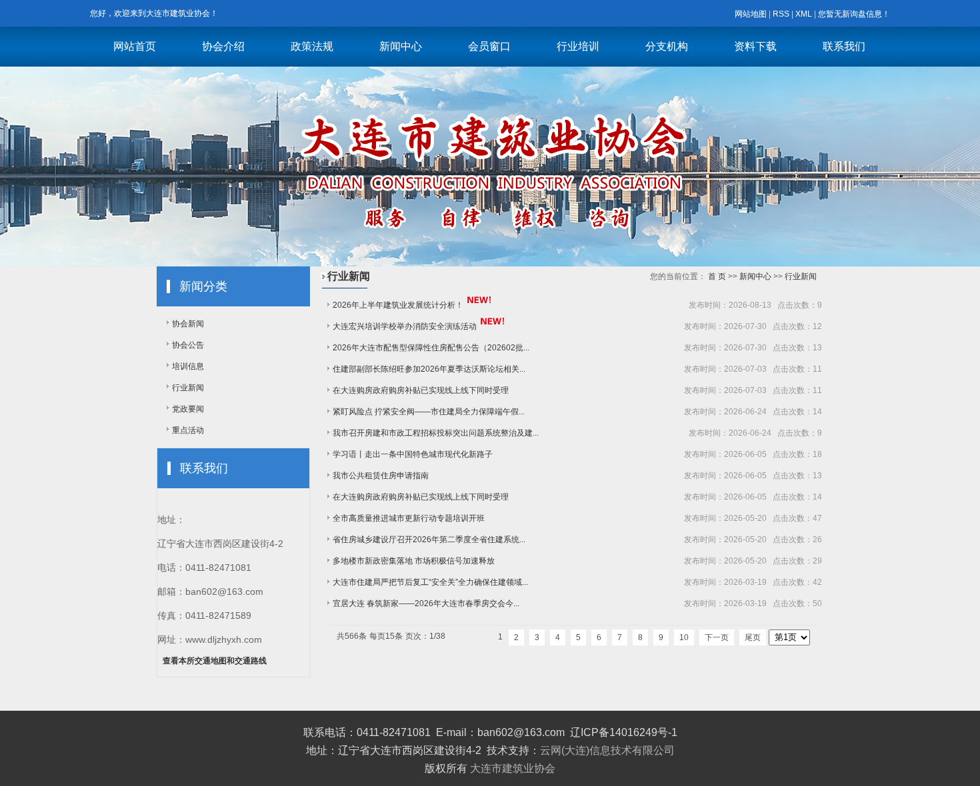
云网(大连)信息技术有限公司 (607, 750)
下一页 (717, 637)
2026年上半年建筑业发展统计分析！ (398, 305)
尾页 (753, 637)
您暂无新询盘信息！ (854, 14)
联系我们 (844, 46)
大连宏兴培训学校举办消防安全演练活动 (405, 326)
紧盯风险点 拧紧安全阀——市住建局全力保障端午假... (429, 411)
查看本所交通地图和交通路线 (215, 660)
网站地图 (751, 14)
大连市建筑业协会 (512, 768)
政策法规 (312, 46)
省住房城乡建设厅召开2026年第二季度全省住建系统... (429, 539)
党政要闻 (188, 409)
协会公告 (188, 345)
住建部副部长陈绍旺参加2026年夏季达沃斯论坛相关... (429, 369)
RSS (781, 14)
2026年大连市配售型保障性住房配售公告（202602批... (431, 347)
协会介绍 (223, 46)
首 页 (717, 276)
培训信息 (188, 366)
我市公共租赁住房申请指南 (381, 475)
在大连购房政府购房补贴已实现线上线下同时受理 (421, 390)
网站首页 (134, 46)
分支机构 (666, 46)
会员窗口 (489, 46)
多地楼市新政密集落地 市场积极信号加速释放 (414, 561)
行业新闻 (188, 387)
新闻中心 (400, 46)
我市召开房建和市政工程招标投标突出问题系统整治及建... (436, 433)
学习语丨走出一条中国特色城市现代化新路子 (413, 454)
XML (803, 14)
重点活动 (188, 430)
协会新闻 (188, 323)
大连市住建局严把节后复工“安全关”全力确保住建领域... (430, 582)
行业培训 (578, 46)
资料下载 (755, 46)
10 (684, 637)
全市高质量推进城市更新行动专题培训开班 (409, 518)
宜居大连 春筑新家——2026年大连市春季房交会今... (426, 603)
